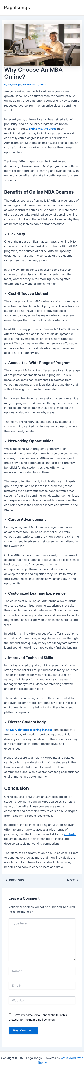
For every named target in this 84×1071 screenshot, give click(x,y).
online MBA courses (42, 128)
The (28, 730)
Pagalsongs (17, 7)
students (70, 834)
